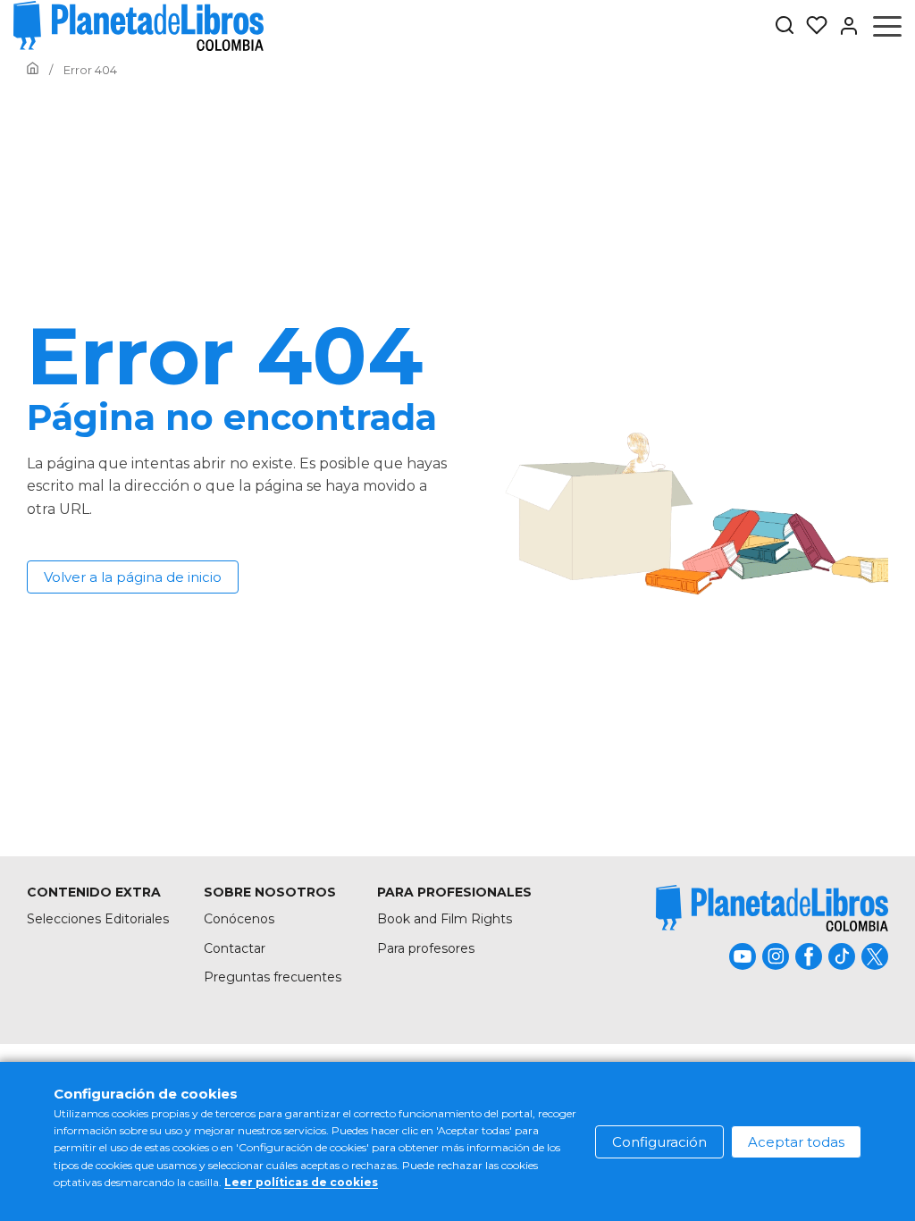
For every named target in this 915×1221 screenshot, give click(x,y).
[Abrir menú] (887, 26)
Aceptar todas (796, 1141)
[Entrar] (843, 26)
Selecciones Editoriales (98, 919)
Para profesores (425, 948)
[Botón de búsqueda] (784, 26)
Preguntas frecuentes (272, 977)
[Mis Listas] (811, 26)
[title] (772, 907)
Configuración (659, 1141)
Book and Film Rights (444, 919)
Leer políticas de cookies (301, 1182)
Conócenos (239, 919)
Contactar (234, 948)
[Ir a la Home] (32, 70)
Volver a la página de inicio (133, 576)
